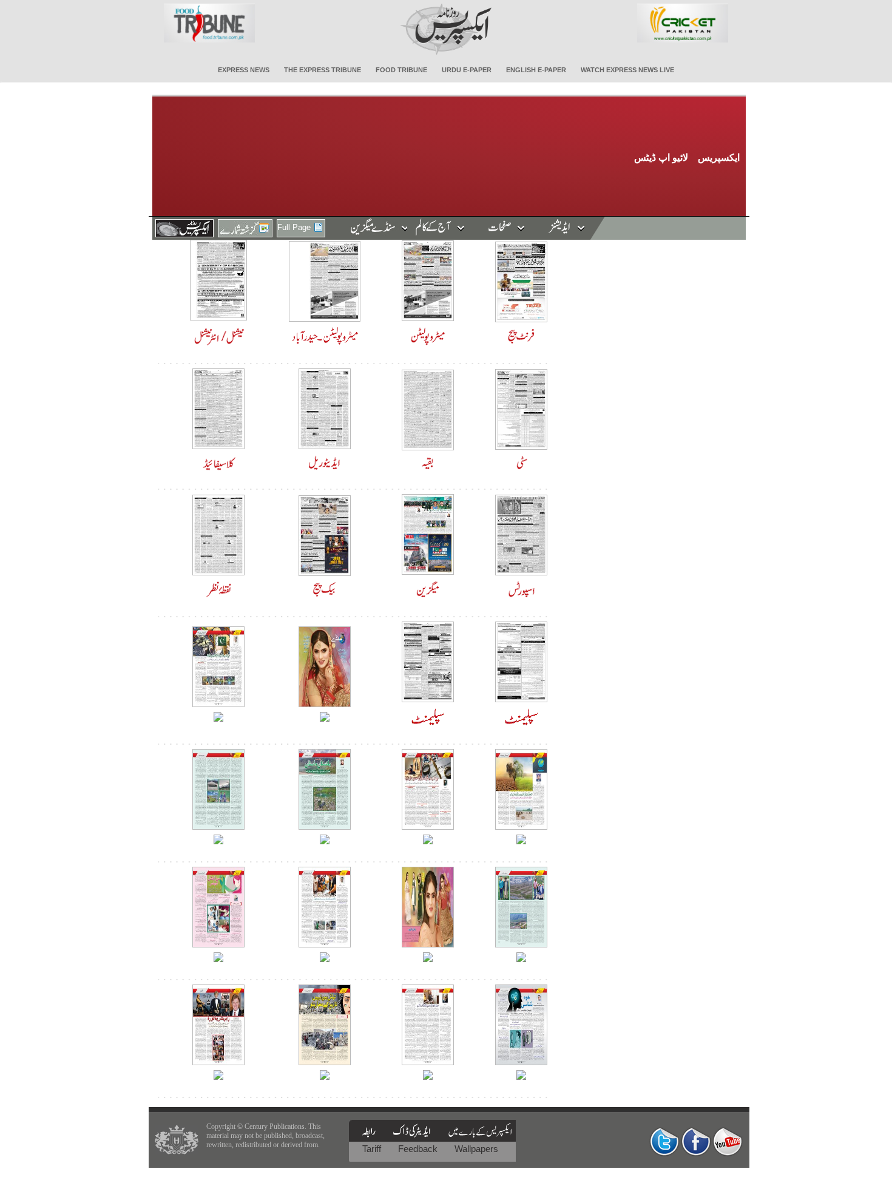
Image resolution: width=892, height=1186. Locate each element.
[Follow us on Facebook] (696, 1141)
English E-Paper (536, 69)
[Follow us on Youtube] (727, 1141)
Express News (243, 69)
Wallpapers (476, 1149)
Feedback (419, 1149)
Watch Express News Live (627, 69)
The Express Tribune (322, 69)
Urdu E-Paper (467, 69)
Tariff (372, 1149)
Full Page (294, 227)
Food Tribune (401, 69)
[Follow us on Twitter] (664, 1141)
